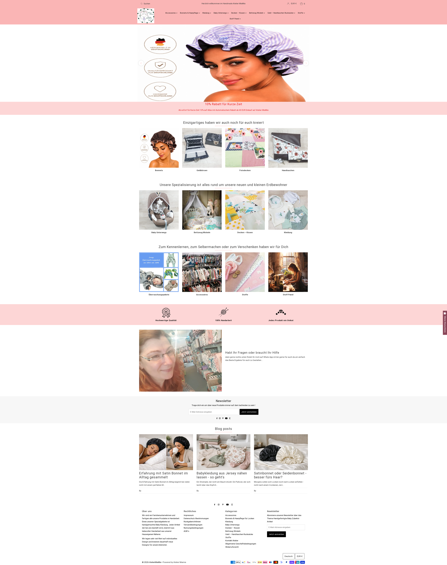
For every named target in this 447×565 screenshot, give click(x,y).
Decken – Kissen (238, 13)
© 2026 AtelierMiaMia (151, 543)
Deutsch (289, 537)
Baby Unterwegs (220, 13)
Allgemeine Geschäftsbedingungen (240, 525)
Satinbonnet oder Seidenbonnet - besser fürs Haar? (280, 457)
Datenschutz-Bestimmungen (196, 500)
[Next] (305, 53)
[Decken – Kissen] (245, 191)
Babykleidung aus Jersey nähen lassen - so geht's (222, 457)
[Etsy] (229, 399)
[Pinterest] (223, 399)
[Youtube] (226, 399)
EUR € (294, 3)
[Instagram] (220, 399)
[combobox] (167, 3)
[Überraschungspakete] (159, 253)
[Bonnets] (159, 129)
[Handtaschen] (288, 129)
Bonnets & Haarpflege (189, 13)
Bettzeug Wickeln (256, 13)
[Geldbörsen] (202, 129)
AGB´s (186, 512)
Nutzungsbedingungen (193, 509)
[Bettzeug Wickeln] (202, 191)
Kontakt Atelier (231, 522)
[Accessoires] (202, 253)
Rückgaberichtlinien (192, 503)
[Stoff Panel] (288, 253)
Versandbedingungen (193, 506)
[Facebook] (214, 485)
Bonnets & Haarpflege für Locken (239, 500)
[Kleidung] (288, 191)
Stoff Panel (235, 19)
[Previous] (141, 53)
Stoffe (301, 13)
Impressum (189, 496)
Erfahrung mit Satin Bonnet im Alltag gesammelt (163, 457)
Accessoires (170, 13)
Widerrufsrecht (232, 528)
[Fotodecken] (245, 129)
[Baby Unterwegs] (159, 191)
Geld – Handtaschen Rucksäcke (281, 13)
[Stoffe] (245, 253)
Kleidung (206, 13)
